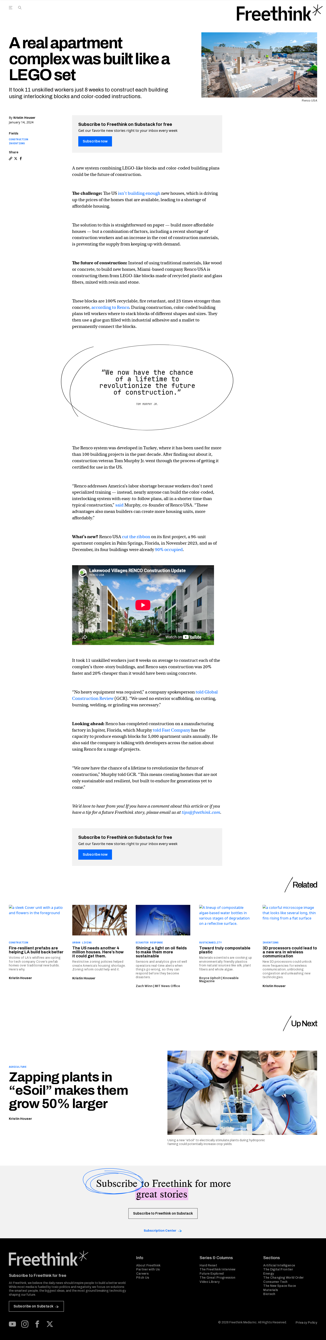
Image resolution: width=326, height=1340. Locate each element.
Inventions (17, 143)
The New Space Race (279, 1285)
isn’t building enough (139, 193)
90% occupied (169, 549)
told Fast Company (171, 730)
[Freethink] (280, 12)
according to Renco (110, 307)
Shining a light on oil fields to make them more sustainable (161, 952)
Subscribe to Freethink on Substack (163, 1213)
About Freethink (148, 1265)
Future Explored (212, 1273)
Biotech (269, 1294)
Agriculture (18, 1066)
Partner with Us (148, 1269)
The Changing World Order (283, 1277)
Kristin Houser (24, 117)
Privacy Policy (306, 1322)
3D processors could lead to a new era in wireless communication (290, 952)
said (119, 505)
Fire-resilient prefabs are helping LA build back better (36, 950)
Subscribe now (95, 141)
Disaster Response (149, 942)
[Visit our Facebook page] (37, 1324)
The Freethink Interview (217, 1269)
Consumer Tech (275, 1282)
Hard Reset (208, 1265)
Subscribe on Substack (33, 1306)
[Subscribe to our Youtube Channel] (12, 1324)
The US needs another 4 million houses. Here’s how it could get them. (98, 952)
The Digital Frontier (278, 1269)
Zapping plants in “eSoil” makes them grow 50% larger (68, 1090)
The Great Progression (217, 1277)
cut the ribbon (136, 537)
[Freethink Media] (67, 1258)
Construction (18, 139)
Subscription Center (160, 1230)
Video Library (210, 1282)
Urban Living (82, 942)
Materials (270, 1290)
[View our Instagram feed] (24, 1324)
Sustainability (210, 942)
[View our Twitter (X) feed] (49, 1324)
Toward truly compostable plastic (224, 950)
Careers (142, 1273)
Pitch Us (142, 1277)
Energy (268, 1273)
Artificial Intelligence (279, 1265)
